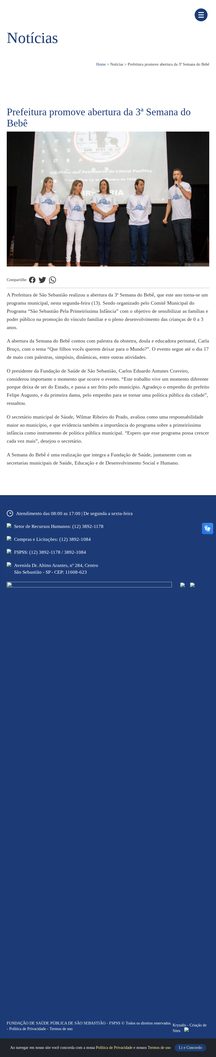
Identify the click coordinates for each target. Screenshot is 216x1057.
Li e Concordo (190, 1047)
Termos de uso (160, 1047)
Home (101, 64)
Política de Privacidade (115, 1047)
